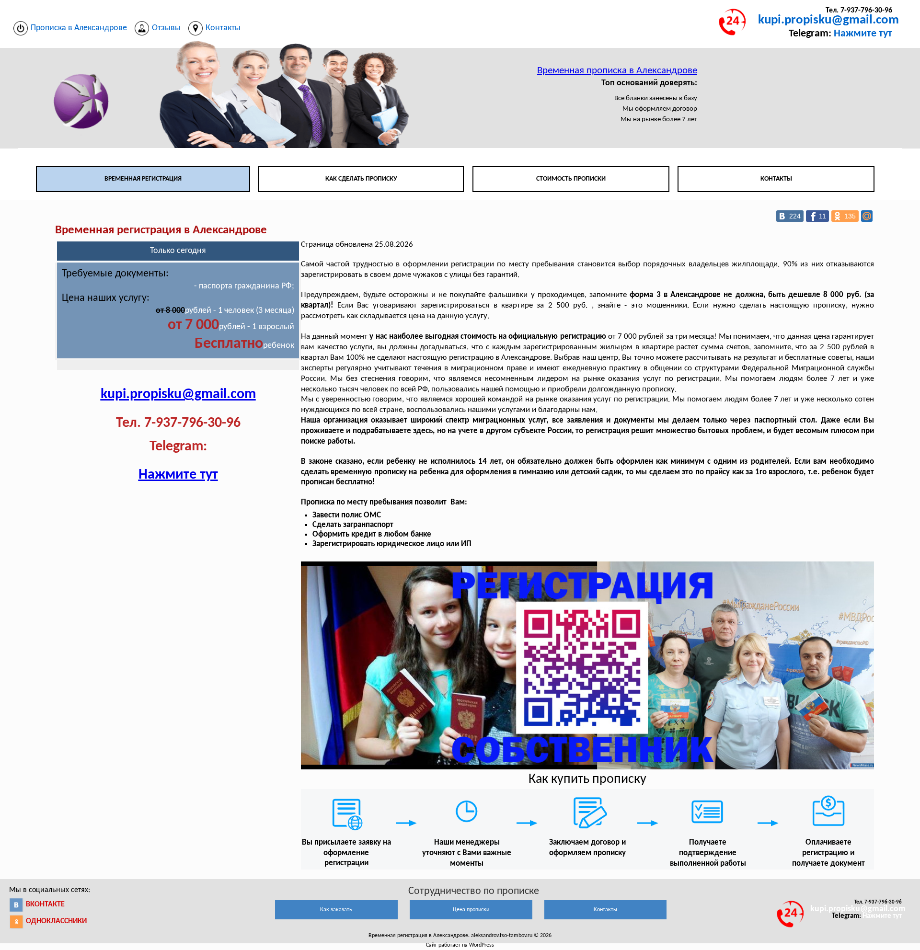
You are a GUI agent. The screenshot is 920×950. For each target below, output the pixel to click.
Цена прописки (471, 910)
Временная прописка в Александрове (617, 71)
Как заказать (336, 910)
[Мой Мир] (867, 216)
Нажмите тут (863, 34)
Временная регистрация (143, 179)
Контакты (776, 179)
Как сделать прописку (361, 179)
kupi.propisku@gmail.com (828, 20)
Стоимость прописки (571, 179)
